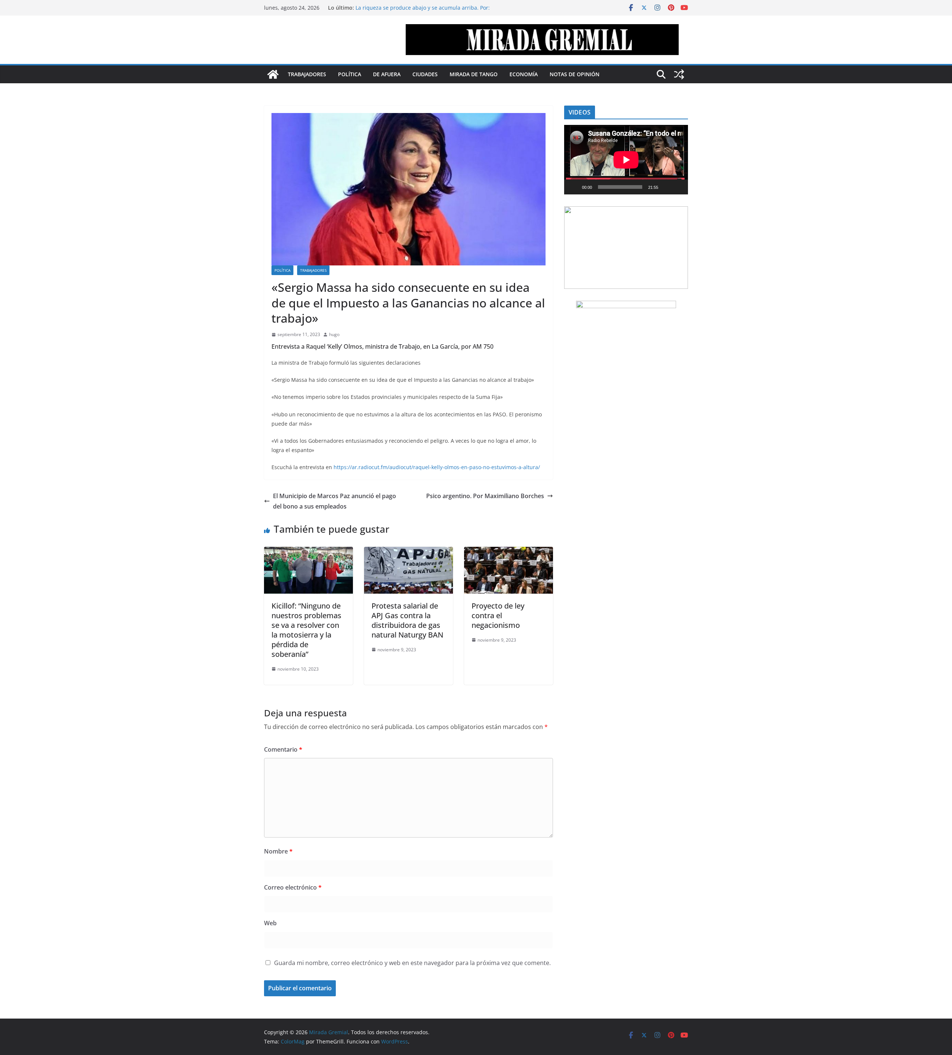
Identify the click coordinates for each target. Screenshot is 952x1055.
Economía (523, 74)
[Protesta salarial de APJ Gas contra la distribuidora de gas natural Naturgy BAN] (408, 552)
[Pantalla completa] (678, 187)
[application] (626, 159)
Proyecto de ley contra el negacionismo (498, 615)
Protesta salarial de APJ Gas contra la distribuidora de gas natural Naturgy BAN (407, 620)
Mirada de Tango (474, 74)
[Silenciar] (666, 187)
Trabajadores (307, 74)
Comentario (283, 749)
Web (270, 923)
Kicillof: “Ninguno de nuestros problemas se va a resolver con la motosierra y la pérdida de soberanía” (306, 630)
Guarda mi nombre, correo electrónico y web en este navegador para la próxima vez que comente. (412, 963)
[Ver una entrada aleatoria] (679, 74)
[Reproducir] (574, 187)
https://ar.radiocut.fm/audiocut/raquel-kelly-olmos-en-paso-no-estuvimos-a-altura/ (437, 467)
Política (349, 74)
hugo (334, 334)
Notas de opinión (574, 74)
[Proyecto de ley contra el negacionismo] (508, 552)
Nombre (278, 851)
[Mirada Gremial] (273, 74)
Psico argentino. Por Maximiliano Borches (485, 496)
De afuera (387, 74)
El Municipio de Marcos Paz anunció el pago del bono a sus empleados (334, 501)
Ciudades (425, 74)
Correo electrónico (293, 887)
